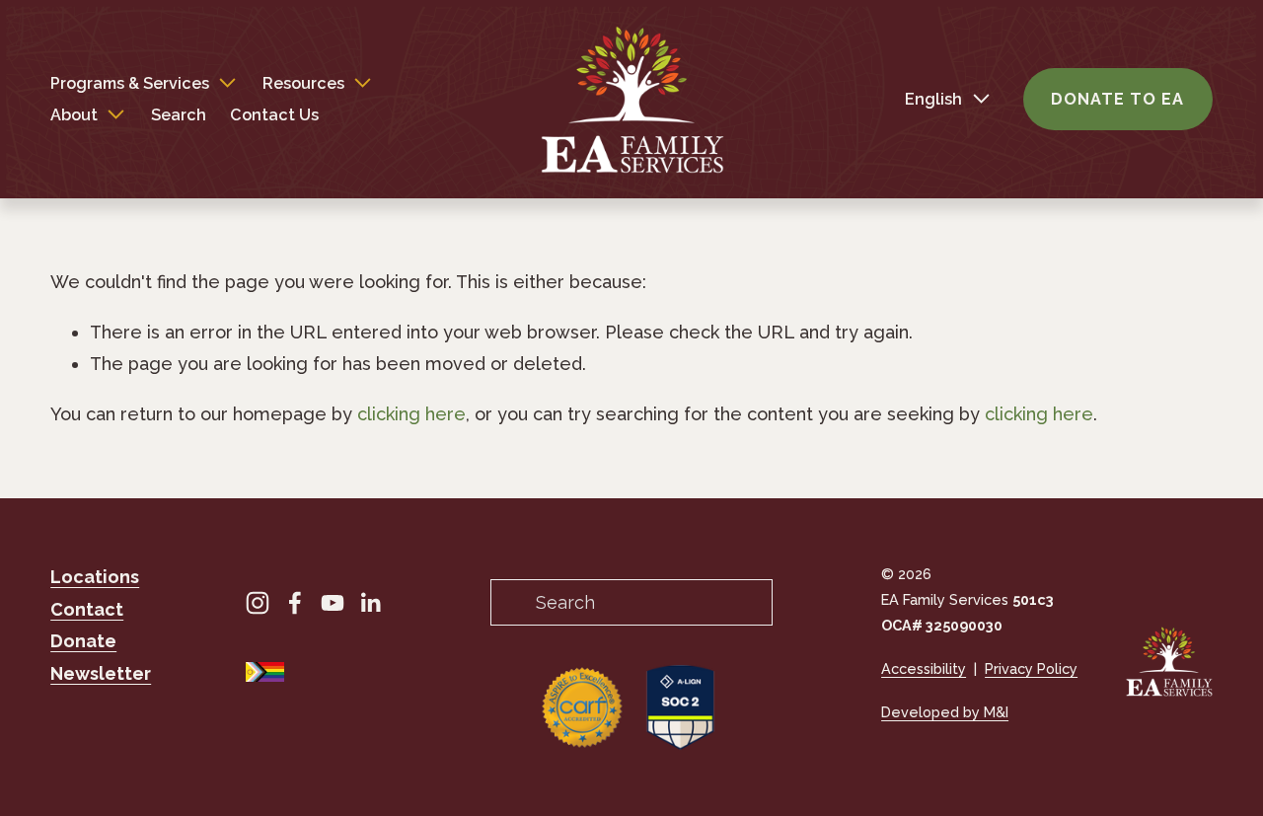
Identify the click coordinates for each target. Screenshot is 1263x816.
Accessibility (923, 668)
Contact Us (274, 115)
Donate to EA (1117, 99)
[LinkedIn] (370, 603)
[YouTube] (332, 603)
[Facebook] (295, 603)
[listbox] (931, 98)
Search (178, 115)
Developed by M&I (944, 712)
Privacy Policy (1031, 668)
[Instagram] (257, 603)
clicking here (411, 414)
